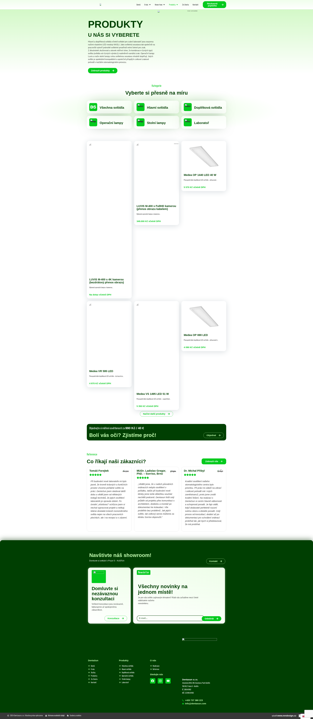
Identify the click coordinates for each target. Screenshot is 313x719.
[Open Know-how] (164, 4)
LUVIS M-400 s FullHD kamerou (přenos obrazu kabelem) (156, 207)
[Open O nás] (150, 4)
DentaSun (93, 660)
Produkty (124, 660)
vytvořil (284, 716)
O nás (153, 660)
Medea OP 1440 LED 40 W (200, 174)
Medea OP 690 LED (196, 334)
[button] (214, 461)
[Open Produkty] (177, 4)
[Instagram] (160, 681)
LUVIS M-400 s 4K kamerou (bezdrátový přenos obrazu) (106, 281)
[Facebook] (152, 681)
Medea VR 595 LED (101, 371)
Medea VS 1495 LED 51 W (153, 393)
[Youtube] (168, 681)
